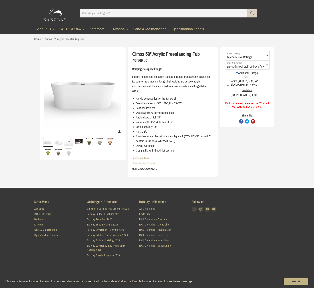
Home (37, 39)
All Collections (147, 209)
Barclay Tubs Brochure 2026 (102, 224)
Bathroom (98, 29)
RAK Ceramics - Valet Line (154, 240)
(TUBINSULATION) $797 (244, 94)
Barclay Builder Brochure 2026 (103, 214)
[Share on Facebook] (241, 121)
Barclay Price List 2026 (99, 219)
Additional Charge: (248, 73)
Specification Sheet (144, 163)
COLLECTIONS (70, 29)
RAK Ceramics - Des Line (153, 219)
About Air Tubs (141, 158)
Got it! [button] (296, 281)
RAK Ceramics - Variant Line (155, 245)
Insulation (247, 90)
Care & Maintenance (149, 29)
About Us (44, 29)
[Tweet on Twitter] (247, 121)
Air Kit (247, 76)
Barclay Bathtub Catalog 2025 (103, 240)
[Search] (252, 13)
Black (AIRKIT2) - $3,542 (244, 84)
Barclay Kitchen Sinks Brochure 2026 (107, 235)
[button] (194, 281)
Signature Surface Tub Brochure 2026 (108, 209)
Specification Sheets (188, 29)
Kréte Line (144, 214)
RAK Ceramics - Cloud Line (154, 224)
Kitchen (119, 29)
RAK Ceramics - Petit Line (153, 235)
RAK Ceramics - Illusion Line (155, 230)
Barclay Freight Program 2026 (103, 255)
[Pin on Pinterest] (253, 121)
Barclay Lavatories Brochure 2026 (105, 230)
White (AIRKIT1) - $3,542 (244, 81)
